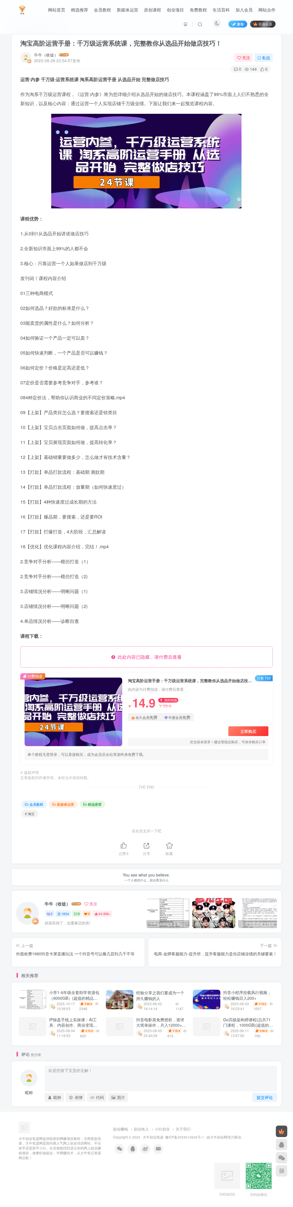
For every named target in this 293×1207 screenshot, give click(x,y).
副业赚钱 (120, 1129)
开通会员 (265, 23)
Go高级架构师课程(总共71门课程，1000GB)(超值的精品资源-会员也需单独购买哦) (248, 1025)
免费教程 (198, 10)
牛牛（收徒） (46, 55)
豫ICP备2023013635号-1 (184, 1137)
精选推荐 (79, 10)
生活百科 (221, 10)
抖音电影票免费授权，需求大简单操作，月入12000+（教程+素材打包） (160, 1025)
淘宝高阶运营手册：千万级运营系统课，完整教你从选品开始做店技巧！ (121, 43)
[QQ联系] (281, 1144)
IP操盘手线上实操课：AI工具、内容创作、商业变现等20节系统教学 (73, 1025)
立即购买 (248, 731)
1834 (65, 913)
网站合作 (267, 10)
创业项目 (175, 10)
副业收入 (141, 1129)
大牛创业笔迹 (153, 1137)
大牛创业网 (218, 1137)
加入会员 (244, 10)
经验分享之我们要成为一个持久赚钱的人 (160, 995)
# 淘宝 (30, 813)
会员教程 (102, 10)
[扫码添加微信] (281, 1157)
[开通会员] (281, 1131)
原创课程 (152, 10)
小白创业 (162, 1129)
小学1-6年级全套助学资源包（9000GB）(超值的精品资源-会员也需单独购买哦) (74, 997)
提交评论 (265, 1097)
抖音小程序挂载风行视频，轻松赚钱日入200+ (247, 995)
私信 (266, 57)
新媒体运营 (127, 10)
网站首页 (56, 10)
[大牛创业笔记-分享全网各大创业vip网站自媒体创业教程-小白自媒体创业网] (23, 9)
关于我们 (183, 1129)
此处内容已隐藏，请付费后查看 (148, 657)
